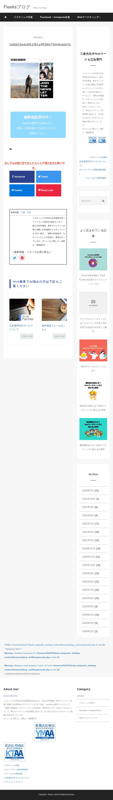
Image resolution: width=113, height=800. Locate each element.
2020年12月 (88, 548)
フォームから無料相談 (96, 178)
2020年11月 (88, 556)
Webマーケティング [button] (88, 17)
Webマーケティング (87, 718)
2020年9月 (88, 573)
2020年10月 (88, 565)
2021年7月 (88, 523)
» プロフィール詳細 (11, 765)
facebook (19, 176)
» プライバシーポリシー (13, 782)
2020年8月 (88, 581)
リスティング (27, 336)
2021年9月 (88, 507)
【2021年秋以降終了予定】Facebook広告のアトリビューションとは (93, 279)
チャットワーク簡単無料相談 (92, 169)
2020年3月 (88, 623)
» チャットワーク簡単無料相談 (16, 770)
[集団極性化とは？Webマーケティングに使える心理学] (93, 429)
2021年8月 (88, 515)
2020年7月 (88, 590)
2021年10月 (88, 498)
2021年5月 (88, 540)
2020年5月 (88, 606)
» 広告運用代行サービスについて (17, 778)
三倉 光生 (26, 212)
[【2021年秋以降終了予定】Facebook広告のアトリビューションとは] (93, 259)
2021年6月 (88, 532)
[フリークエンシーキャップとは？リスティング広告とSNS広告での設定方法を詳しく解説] (93, 303)
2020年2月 (88, 631)
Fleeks (50, 794)
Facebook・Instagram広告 (55, 17)
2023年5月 (88, 490)
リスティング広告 (23, 17)
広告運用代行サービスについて (92, 163)
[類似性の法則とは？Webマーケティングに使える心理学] (93, 390)
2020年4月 (88, 614)
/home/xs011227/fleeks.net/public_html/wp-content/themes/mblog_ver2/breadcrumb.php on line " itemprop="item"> (54, 657)
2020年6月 (88, 598)
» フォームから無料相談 (13, 774)
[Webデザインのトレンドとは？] (93, 350)
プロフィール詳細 (98, 157)
